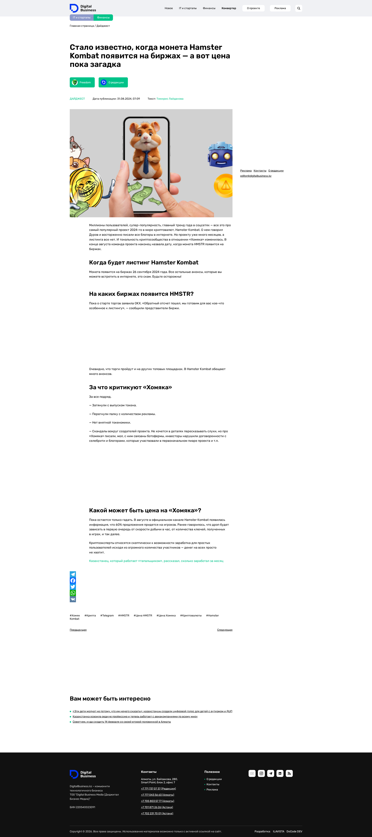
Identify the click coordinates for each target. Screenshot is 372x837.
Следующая (224, 630)
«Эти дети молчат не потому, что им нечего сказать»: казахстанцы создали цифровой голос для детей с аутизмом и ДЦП (152, 711)
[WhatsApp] (151, 593)
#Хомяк (75, 615)
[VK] (151, 599)
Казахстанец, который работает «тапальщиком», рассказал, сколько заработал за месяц (156, 561)
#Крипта (90, 615)
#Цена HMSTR (143, 615)
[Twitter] (151, 587)
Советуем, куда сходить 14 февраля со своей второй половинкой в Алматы (122, 721)
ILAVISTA (278, 831)
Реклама (280, 8)
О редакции (276, 170)
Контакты (260, 170)
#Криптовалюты (191, 615)
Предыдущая (78, 630)
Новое (169, 8)
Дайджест (103, 26)
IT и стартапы (81, 17)
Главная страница (82, 26)
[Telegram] (151, 574)
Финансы (103, 17)
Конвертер (229, 8)
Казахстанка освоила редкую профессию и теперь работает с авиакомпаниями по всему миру (135, 716)
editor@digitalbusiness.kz (255, 176)
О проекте (253, 8)
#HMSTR (123, 615)
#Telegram (107, 615)
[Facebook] (151, 580)
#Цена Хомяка (166, 615)
